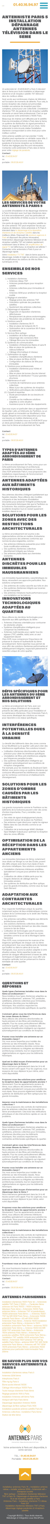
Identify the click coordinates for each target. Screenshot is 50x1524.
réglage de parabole (21, 150)
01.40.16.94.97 (25, 5)
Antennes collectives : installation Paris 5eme (21, 1412)
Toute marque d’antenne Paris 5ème (18, 1391)
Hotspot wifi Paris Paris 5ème (15, 1400)
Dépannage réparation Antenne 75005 (19, 1403)
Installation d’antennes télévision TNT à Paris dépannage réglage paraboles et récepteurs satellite (25, 1508)
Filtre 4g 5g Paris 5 (10, 1382)
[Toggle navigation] (43, 5)
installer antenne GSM (20, 1489)
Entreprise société (25, 1492)
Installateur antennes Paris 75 (15, 1487)
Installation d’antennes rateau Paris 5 (18, 1373)
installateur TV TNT (15, 255)
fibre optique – (10, 1494)
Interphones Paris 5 (10, 1379)
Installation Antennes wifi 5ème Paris (18, 1397)
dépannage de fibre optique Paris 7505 (19, 1406)
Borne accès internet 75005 (14, 1385)
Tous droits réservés (33, 1516)
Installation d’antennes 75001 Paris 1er (18, 1302)
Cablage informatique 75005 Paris (17, 1388)
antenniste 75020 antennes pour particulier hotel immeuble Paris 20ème (23, 1349)
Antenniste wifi (38, 1489)
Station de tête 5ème (11, 1415)
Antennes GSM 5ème (11, 1376)
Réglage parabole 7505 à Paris (15, 1394)
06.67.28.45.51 (17, 163)
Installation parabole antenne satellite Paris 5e (22, 1409)
